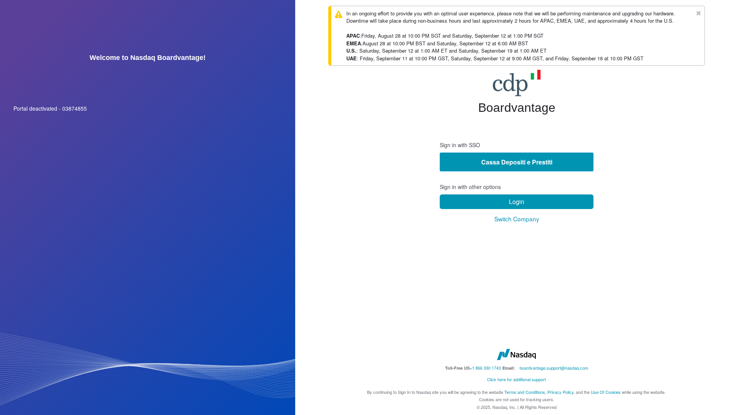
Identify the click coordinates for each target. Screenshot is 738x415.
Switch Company (516, 218)
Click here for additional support (516, 379)
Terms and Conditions (524, 392)
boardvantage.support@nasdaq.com (554, 368)
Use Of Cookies (606, 392)
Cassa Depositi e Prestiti (516, 162)
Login (516, 201)
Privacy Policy (560, 392)
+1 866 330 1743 (485, 368)
